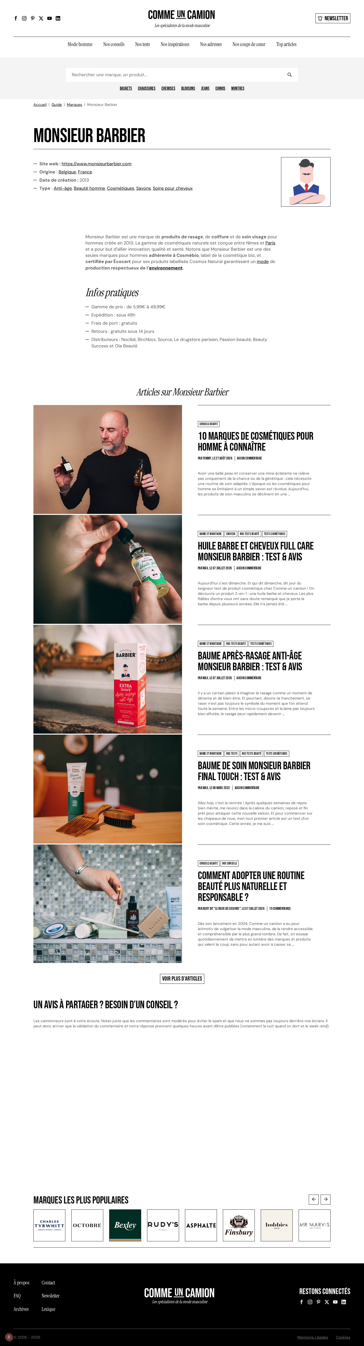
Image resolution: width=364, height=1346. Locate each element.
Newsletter (336, 18)
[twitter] (41, 18)
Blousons (188, 88)
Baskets (126, 88)
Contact (48, 1282)
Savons (143, 188)
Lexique (48, 1309)
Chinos (220, 88)
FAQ (17, 1295)
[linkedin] (58, 18)
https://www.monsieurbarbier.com (96, 164)
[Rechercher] (289, 75)
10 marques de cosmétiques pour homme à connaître (255, 442)
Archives (21, 1309)
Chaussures (147, 88)
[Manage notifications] (9, 1337)
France (85, 172)
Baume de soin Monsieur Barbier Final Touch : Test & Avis (254, 771)
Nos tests (142, 44)
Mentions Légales (312, 1337)
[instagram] (24, 18)
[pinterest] (32, 18)
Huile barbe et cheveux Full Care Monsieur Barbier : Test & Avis (256, 552)
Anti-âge (63, 188)
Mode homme (80, 44)
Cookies (343, 1337)
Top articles (286, 44)
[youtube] (49, 18)
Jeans (205, 88)
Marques (74, 104)
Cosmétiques (120, 188)
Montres (237, 88)
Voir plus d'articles (182, 978)
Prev (314, 1199)
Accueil (40, 104)
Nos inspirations (175, 44)
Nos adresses (211, 44)
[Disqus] (182, 1116)
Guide (57, 104)
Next (326, 1199)
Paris (270, 243)
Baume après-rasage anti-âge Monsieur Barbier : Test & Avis (250, 661)
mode (263, 261)
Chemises (168, 88)
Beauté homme (89, 188)
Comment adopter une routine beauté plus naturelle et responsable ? (251, 886)
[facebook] (16, 18)
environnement (165, 268)
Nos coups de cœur (249, 44)
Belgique (67, 172)
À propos (21, 1282)
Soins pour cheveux (173, 188)
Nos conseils (113, 44)
